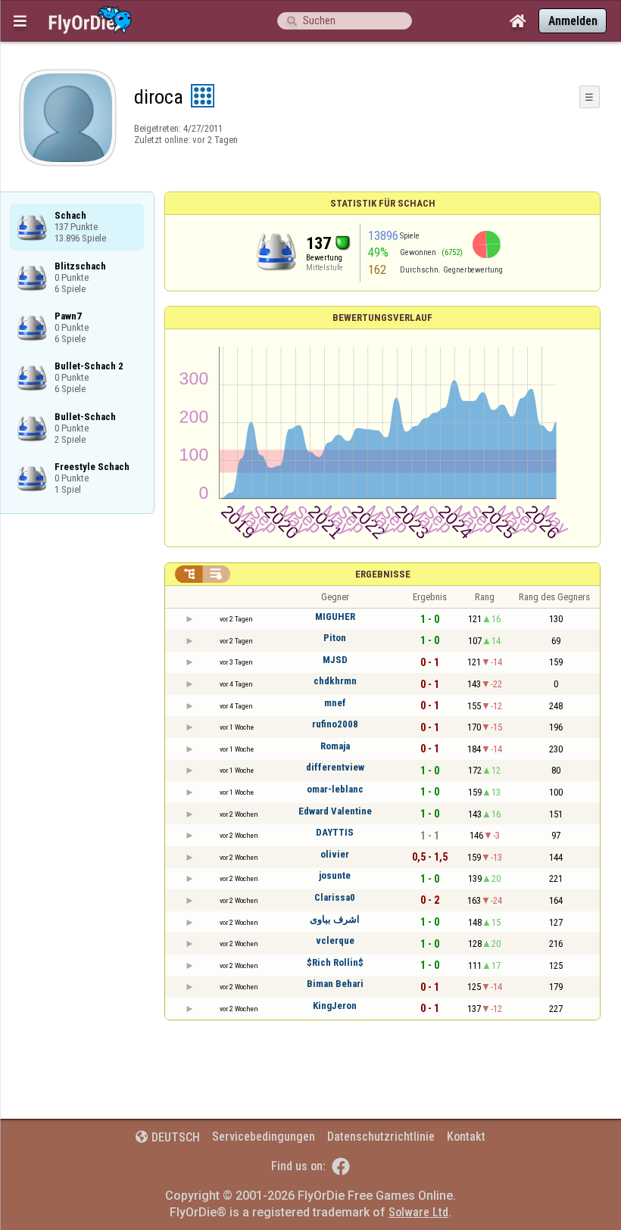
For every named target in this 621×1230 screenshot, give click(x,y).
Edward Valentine (335, 811)
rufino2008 (335, 724)
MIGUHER (335, 616)
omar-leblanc (335, 789)
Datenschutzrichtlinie (381, 1136)
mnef (335, 702)
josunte (335, 875)
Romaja (335, 746)
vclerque (335, 940)
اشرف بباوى (335, 919)
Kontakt (466, 1136)
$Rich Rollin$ (335, 962)
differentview (335, 767)
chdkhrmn (335, 681)
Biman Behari (335, 983)
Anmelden (573, 21)
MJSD (335, 659)
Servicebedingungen (263, 1136)
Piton (334, 637)
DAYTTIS (335, 832)
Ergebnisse (382, 574)
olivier (334, 854)
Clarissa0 (334, 897)
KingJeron (335, 1005)
